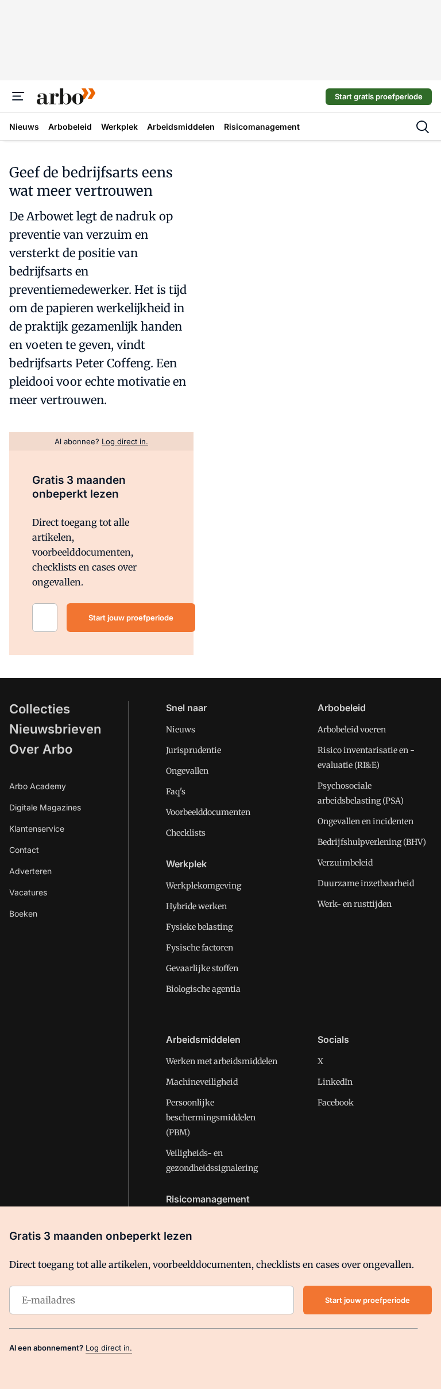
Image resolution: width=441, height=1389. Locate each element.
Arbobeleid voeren (352, 729)
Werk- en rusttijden (355, 904)
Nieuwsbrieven (55, 728)
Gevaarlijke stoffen (202, 968)
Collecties (39, 708)
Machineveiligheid (202, 1082)
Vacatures (28, 892)
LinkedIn (335, 1082)
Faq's (175, 791)
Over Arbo (40, 749)
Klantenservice (36, 828)
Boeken (23, 913)
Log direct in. (109, 1347)
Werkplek (186, 864)
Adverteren (30, 871)
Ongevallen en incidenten (365, 821)
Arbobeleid (342, 707)
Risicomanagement (208, 1199)
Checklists (186, 833)
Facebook (336, 1102)
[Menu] (18, 96)
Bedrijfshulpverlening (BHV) (372, 842)
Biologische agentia (203, 989)
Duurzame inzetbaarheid (366, 883)
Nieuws (180, 729)
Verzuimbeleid (345, 863)
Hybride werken (196, 906)
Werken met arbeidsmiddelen (221, 1061)
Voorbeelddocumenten (208, 812)
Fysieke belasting (199, 927)
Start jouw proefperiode (130, 617)
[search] (422, 127)
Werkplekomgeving (203, 885)
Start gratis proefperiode (379, 96)
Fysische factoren (199, 947)
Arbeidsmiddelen (203, 1039)
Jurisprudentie (193, 750)
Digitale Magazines (45, 807)
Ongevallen (187, 771)
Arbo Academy (37, 786)
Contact (24, 850)
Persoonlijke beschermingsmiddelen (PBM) (211, 1117)
